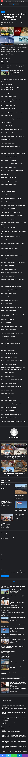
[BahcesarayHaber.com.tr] (14, 4)
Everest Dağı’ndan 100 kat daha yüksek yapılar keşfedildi (18, 689)
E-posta (3, 559)
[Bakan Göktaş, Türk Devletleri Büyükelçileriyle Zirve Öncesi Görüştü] (7, 517)
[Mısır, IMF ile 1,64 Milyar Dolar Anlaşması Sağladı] (21, 504)
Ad (2, 554)
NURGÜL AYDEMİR (6, 22)
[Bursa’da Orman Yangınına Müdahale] (5, 667)
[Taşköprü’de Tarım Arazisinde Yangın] (21, 489)
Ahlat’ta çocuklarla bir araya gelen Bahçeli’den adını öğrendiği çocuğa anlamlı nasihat (13, 677)
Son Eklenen (14, 582)
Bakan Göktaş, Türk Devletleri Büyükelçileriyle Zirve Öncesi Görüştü (6, 524)
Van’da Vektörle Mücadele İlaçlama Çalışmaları (13, 66)
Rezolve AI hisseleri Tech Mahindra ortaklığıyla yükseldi (15, 1)
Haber (8, 8)
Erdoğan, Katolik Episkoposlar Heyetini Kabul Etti (6, 503)
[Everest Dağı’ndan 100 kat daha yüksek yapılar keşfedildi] (5, 690)
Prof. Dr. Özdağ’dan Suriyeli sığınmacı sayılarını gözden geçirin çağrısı (21, 516)
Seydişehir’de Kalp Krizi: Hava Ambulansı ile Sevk (17, 590)
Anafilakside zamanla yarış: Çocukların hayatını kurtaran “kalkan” (17, 602)
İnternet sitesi (4, 565)
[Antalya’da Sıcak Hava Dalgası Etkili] (5, 661)
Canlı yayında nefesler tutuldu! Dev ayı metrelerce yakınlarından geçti (18, 684)
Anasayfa (4, 8)
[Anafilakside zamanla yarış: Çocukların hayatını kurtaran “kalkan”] (5, 602)
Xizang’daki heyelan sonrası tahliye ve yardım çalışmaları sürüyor (6, 486)
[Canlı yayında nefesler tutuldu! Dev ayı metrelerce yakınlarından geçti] (5, 684)
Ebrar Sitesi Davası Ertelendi (8, 651)
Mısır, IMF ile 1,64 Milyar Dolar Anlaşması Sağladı (21, 509)
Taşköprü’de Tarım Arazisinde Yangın (19, 496)
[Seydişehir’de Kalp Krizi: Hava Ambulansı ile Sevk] (5, 72)
